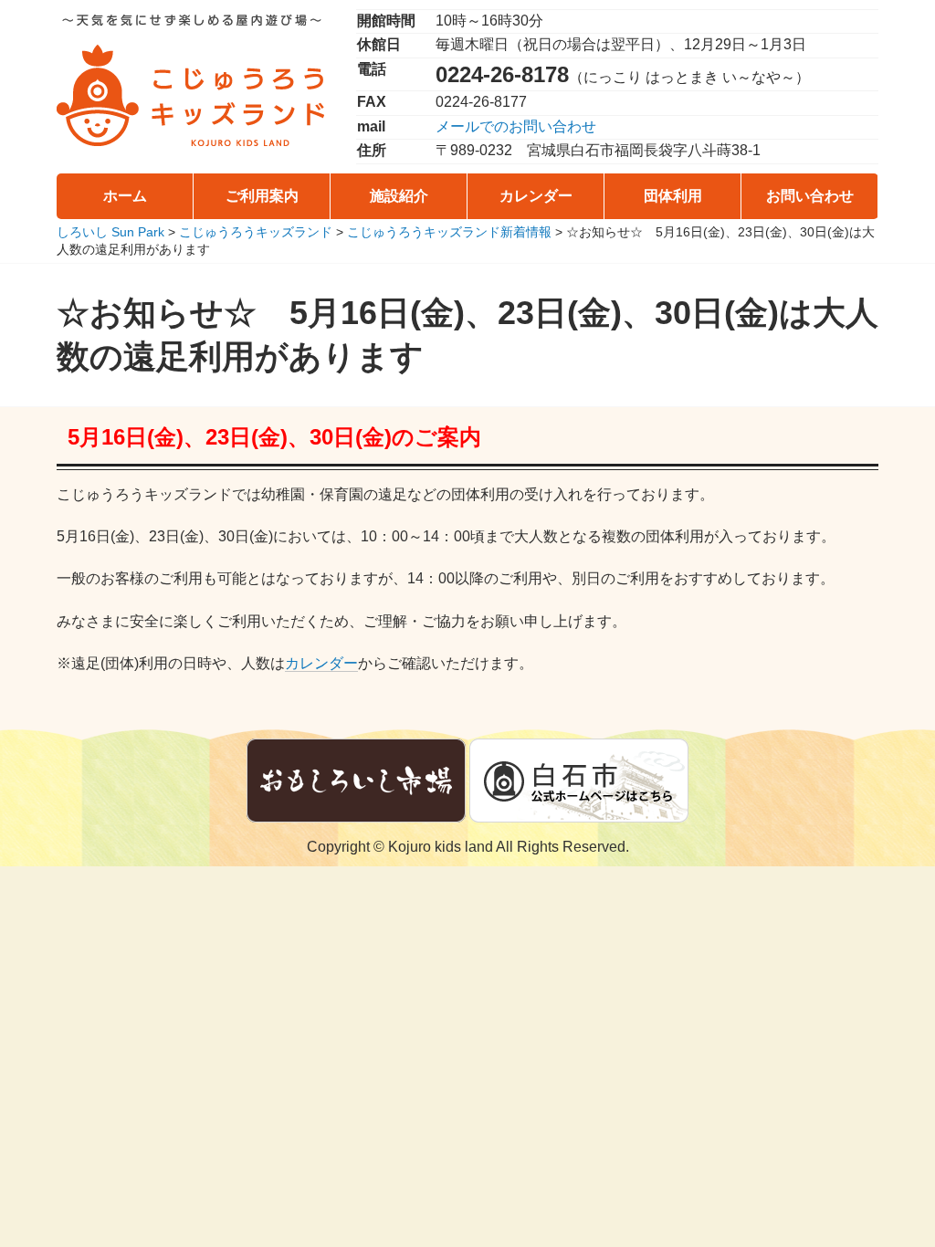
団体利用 (673, 196)
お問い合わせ (810, 196)
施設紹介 (399, 196)
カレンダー (536, 196)
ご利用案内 (262, 196)
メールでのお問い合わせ (516, 126)
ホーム (125, 196)
